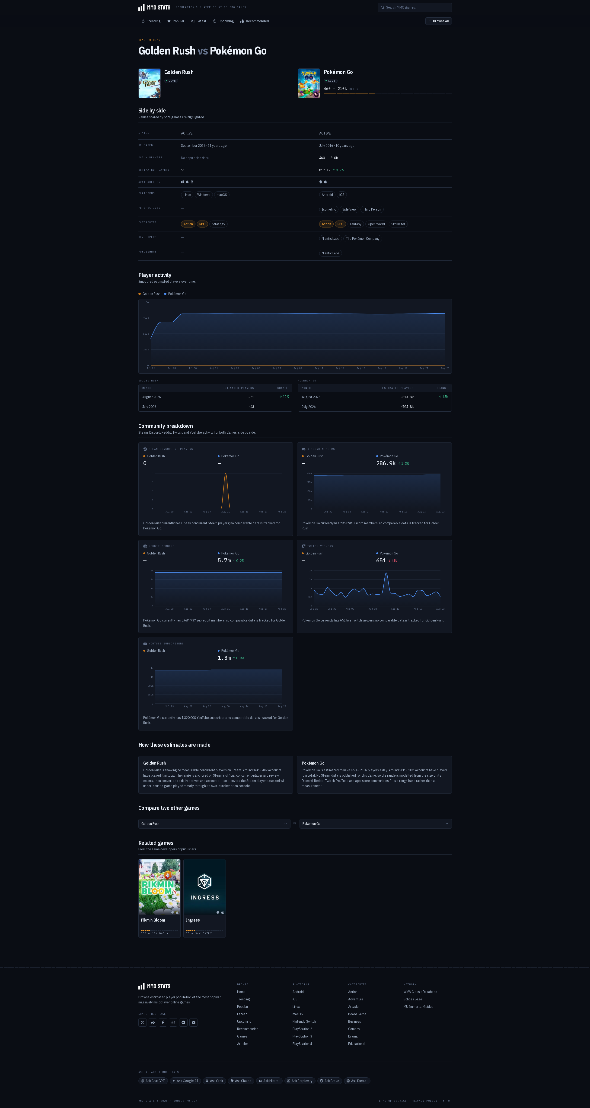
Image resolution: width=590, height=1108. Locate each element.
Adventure (355, 999)
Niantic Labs (330, 239)
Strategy (218, 224)
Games (242, 1036)
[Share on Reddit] (153, 1022)
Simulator (398, 224)
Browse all (441, 21)
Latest (201, 21)
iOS (341, 195)
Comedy (354, 1029)
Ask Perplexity (302, 1081)
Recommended (257, 21)
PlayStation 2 (302, 1029)
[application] (295, 336)
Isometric (329, 209)
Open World (376, 224)
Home (241, 992)
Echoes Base (413, 999)
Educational (356, 1044)
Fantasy (355, 224)
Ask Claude (243, 1081)
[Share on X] (142, 1022)
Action (188, 224)
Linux (187, 195)
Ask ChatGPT (155, 1081)
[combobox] (214, 823)
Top (449, 1100)
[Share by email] (193, 1022)
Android (327, 195)
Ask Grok (216, 1081)
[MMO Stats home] (154, 7)
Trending (154, 21)
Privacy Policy (424, 1100)
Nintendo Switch (304, 1021)
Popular (179, 21)
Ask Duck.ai (359, 1081)
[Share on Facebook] (163, 1022)
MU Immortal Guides (418, 1007)
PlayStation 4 (302, 1044)
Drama (353, 1036)
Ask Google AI (187, 1081)
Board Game (357, 1014)
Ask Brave (332, 1081)
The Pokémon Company (363, 239)
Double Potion (185, 1100)
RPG (202, 224)
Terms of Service (392, 1100)
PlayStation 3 (302, 1036)
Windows (203, 195)
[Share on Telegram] (183, 1022)
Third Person (372, 209)
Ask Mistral (271, 1081)
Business (354, 1021)
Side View (349, 209)
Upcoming (226, 21)
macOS (222, 195)
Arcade (353, 1007)
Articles (243, 1044)
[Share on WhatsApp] (173, 1022)
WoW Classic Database (420, 992)
